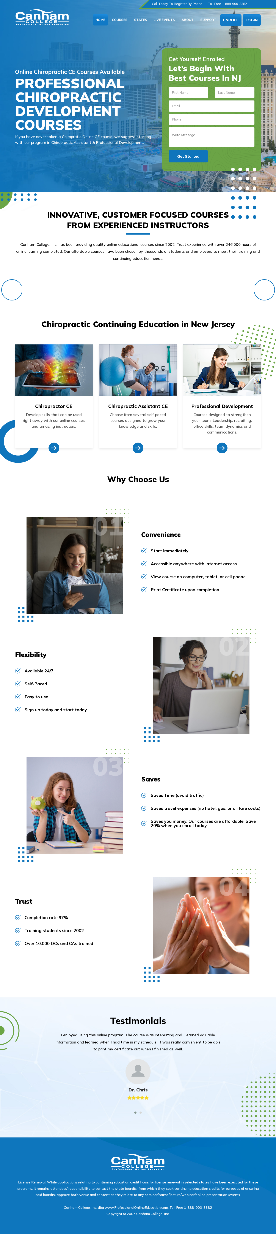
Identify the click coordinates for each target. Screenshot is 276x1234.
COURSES (119, 20)
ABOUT (188, 20)
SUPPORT (208, 20)
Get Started (188, 156)
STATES (140, 20)
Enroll (230, 19)
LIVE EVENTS (164, 20)
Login (252, 19)
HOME (100, 20)
